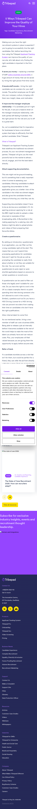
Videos (4, 717)
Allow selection (18, 435)
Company (5, 766)
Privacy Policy (7, 781)
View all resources (10, 505)
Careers (4, 791)
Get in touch (6, 592)
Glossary (5, 694)
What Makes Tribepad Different (13, 774)
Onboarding (6, 627)
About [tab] (30, 371)
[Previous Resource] (4, 497)
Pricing (4, 638)
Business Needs (7, 646)
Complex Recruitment (9, 654)
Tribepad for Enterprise (10, 740)
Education (5, 758)
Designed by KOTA (7, 803)
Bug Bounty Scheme (9, 784)
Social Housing (7, 754)
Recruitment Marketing (10, 668)
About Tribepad (7, 770)
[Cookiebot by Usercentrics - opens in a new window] (26, 366)
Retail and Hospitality (9, 751)
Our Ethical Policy (8, 777)
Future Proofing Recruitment (12, 661)
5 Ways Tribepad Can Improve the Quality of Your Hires (18, 22)
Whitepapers (6, 724)
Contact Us (6, 680)
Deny (18, 441)
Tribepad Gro (6, 631)
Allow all (18, 429)
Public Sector (6, 747)
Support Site (6, 687)
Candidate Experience (9, 650)
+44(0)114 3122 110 (8, 590)
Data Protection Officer (10, 698)
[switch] (32, 408)
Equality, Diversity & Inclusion (12, 657)
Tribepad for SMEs (8, 736)
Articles (4, 710)
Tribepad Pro (6, 624)
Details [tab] (18, 371)
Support (5, 676)
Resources (5, 706)
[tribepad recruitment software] (8, 3)
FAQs (4, 691)
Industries (5, 733)
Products (5, 616)
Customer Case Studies (10, 714)
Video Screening (7, 634)
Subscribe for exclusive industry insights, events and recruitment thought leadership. (17, 521)
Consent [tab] (6, 371)
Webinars (5, 721)
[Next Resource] (9, 497)
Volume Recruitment (9, 664)
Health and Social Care (10, 744)
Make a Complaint (8, 684)
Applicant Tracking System (11, 620)
